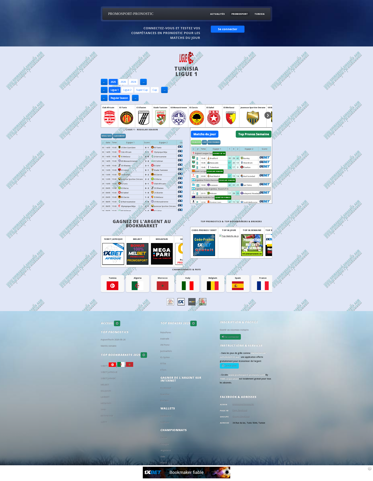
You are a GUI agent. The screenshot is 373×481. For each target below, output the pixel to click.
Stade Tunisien (160, 107)
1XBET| (105, 365)
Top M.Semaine (252, 230)
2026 (123, 81)
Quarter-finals (223, 197)
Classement (119, 136)
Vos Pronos (214, 142)
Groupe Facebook (241, 416)
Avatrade (164, 338)
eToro (163, 369)
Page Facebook (240, 410)
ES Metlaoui (229, 107)
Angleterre (165, 450)
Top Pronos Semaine (253, 134)
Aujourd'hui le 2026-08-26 (113, 339)
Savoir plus (230, 365)
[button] (117, 323)
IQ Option (165, 357)
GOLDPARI (106, 391)
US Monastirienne (178, 107)
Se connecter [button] (227, 29)
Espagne (164, 444)
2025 (113, 81)
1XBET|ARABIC (108, 378)
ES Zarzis (193, 107)
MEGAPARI (162, 239)
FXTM (163, 363)
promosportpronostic (243, 404)
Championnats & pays (186, 269)
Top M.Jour (229, 230)
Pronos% (196, 142)
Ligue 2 (127, 89)
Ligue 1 (115, 89)
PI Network (165, 388)
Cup (155, 89)
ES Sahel (210, 107)
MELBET (137, 239)
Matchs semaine (109, 345)
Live (204, 142)
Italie (162, 456)
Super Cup (142, 89)
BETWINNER (107, 415)
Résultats (107, 136)
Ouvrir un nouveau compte (234, 329)
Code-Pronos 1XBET (204, 230)
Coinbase (164, 422)
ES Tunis (123, 107)
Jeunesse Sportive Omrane (253, 107)
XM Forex (165, 344)
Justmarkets (166, 351)
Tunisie (163, 437)
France (163, 462)
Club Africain (108, 107)
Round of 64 (219, 153)
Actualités (217, 14)
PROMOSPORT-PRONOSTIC (131, 14)
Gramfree (165, 394)
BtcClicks (164, 400)
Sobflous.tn (165, 416)
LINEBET (105, 397)
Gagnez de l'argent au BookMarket (142, 224)
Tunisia (260, 14)
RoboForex (165, 332)
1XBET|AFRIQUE (113, 239)
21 (198, 185)
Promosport (240, 14)
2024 (133, 81)
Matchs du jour (204, 134)
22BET (104, 422)
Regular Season (119, 97)
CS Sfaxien (141, 107)
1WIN (103, 409)
